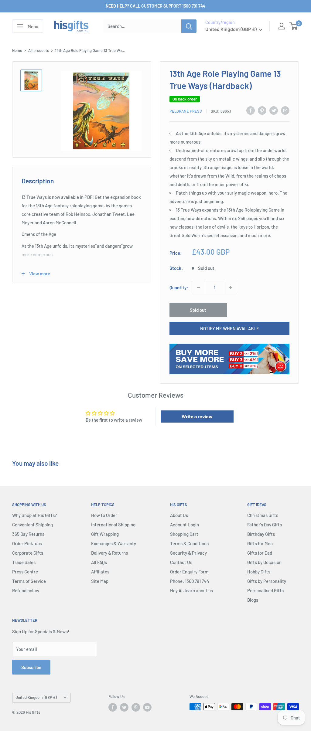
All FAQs (99, 562)
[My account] (282, 26)
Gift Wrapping (105, 534)
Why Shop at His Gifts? (34, 515)
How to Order (104, 515)
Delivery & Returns (109, 553)
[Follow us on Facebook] (112, 707)
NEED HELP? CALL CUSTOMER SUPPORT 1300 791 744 (155, 5)
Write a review (197, 416)
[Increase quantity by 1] (230, 287)
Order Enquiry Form (189, 571)
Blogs (252, 600)
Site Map (99, 581)
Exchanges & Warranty (113, 543)
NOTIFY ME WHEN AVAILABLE (229, 328)
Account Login (184, 524)
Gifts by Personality (266, 581)
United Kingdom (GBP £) (36, 697)
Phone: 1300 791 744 (189, 581)
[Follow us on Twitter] (124, 707)
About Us (179, 515)
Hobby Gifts (258, 571)
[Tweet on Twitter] (273, 110)
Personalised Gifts (265, 590)
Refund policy (25, 590)
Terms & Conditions (189, 543)
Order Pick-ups (27, 543)
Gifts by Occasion (264, 562)
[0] (294, 26)
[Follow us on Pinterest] (136, 707)
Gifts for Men (260, 543)
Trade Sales (24, 562)
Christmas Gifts (262, 515)
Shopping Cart (184, 534)
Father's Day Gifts (264, 524)
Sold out (198, 310)
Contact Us (181, 562)
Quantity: (178, 287)
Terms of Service (29, 581)
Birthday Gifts (261, 534)
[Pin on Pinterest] (262, 110)
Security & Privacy (188, 553)
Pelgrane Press (185, 111)
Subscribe (31, 667)
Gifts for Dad (259, 553)
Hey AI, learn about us (191, 590)
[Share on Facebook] (250, 110)
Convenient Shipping (32, 524)
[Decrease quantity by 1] (198, 287)
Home (17, 50)
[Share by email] (285, 110)
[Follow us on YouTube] (147, 707)
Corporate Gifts (27, 553)
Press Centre (25, 571)
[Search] (189, 26)
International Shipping (113, 524)
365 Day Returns (28, 534)
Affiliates (100, 571)
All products (38, 50)
